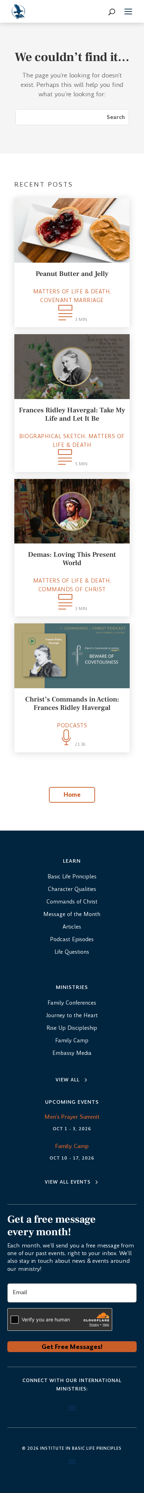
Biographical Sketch (52, 436)
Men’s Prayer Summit (71, 1117)
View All (68, 1079)
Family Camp (72, 1146)
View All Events (68, 1182)
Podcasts (72, 725)
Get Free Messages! (72, 1346)
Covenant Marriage (72, 300)
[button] (128, 13)
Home (72, 794)
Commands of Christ (72, 589)
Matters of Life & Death (71, 291)
